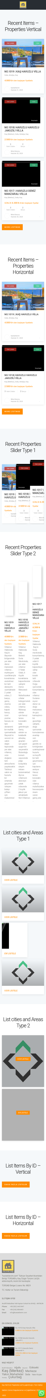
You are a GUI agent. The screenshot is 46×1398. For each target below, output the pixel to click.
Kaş (16, 75)
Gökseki (34, 1367)
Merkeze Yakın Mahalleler (19, 1372)
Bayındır (25, 1368)
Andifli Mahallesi (7, 1368)
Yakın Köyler (37, 1375)
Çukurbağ (15, 1377)
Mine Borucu (15, 151)
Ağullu (17, 1367)
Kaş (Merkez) (9, 134)
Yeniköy (4, 1377)
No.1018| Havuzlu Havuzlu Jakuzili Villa (21, 129)
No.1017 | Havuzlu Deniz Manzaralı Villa (20, 192)
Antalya (11, 75)
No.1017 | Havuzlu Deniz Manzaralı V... (24, 1349)
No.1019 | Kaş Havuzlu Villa (22, 71)
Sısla (6, 75)
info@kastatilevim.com (18, 1313)
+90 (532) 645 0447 (17, 1306)
